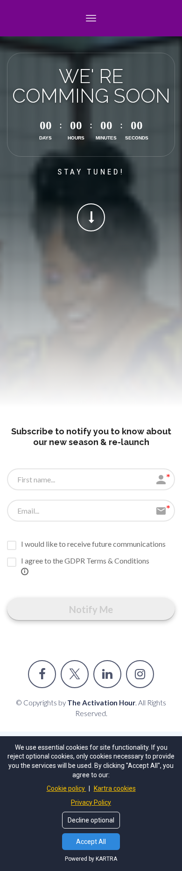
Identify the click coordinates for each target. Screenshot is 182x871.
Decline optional (91, 820)
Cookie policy (66, 788)
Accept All (91, 841)
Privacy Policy (91, 802)
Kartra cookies (115, 788)
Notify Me (91, 609)
